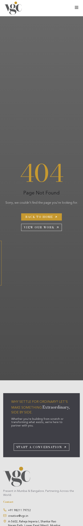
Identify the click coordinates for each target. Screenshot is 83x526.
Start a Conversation (39, 447)
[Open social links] (1, 263)
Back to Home (39, 217)
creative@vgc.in (18, 516)
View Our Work (39, 227)
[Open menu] (76, 7)
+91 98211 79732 (19, 510)
